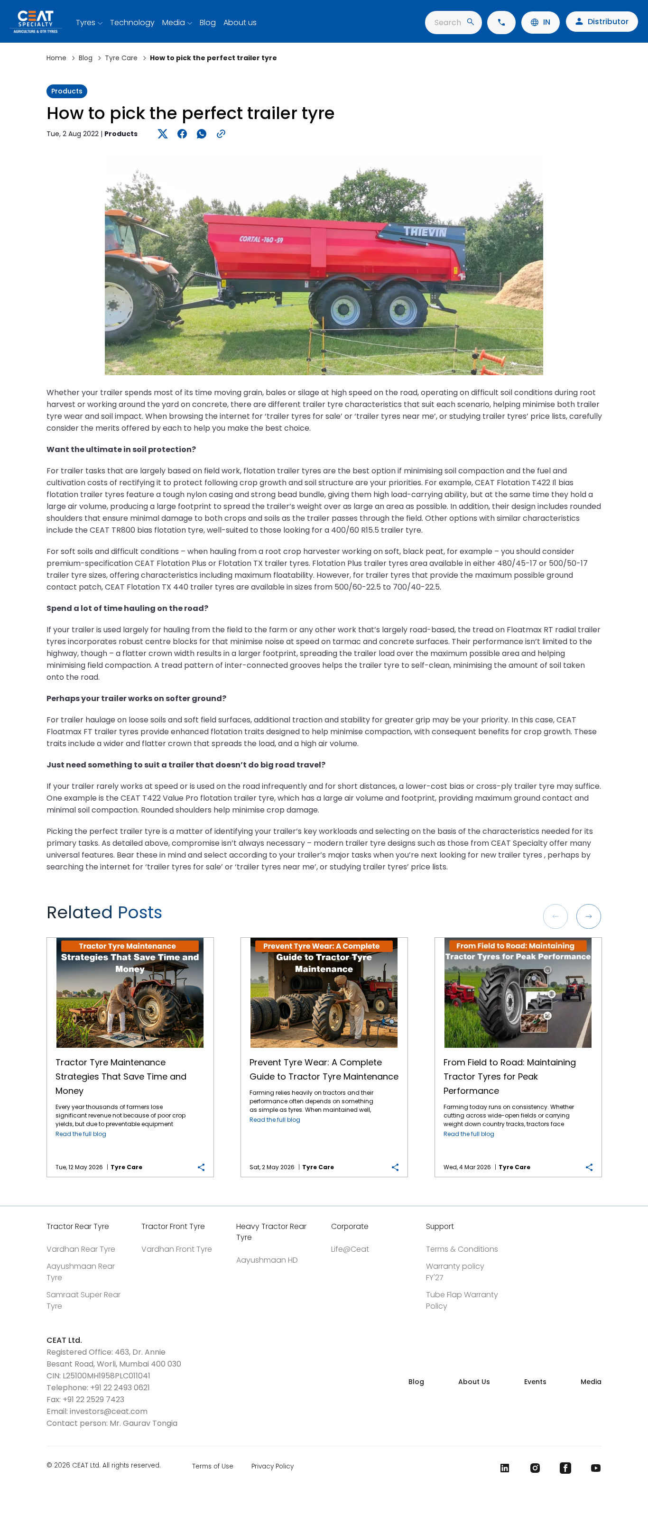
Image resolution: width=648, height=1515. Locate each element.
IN (546, 22)
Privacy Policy (272, 1466)
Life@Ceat (350, 1249)
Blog (208, 22)
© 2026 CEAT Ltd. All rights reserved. (103, 1466)
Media (173, 22)
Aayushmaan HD (267, 1260)
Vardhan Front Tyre (176, 1249)
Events (535, 1381)
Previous (555, 916)
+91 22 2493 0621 (120, 1387)
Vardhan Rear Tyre (80, 1249)
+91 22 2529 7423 (93, 1399)
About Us (474, 1381)
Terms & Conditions (462, 1249)
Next (588, 916)
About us (240, 22)
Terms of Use (212, 1466)
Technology (132, 22)
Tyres (85, 22)
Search (448, 22)
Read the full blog (81, 1134)
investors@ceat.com (109, 1411)
